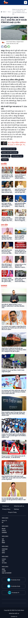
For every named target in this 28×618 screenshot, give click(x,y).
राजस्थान (4, 559)
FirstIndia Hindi (15, 580)
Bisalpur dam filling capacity (9, 152)
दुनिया (3, 541)
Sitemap (16, 509)
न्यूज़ (3, 539)
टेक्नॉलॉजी (4, 532)
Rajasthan (4, 159)
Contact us (5, 506)
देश (2, 522)
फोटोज (3, 551)
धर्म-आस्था (4, 563)
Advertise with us (19, 506)
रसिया (3, 561)
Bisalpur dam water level (8, 149)
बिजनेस (3, 529)
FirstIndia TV (15, 592)
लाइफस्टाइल (4, 549)
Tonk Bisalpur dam (17, 156)
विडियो (3, 542)
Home (4, 12)
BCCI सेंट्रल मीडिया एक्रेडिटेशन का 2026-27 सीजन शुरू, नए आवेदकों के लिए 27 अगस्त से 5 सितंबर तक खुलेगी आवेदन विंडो (17, 143)
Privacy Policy (6, 509)
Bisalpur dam (5, 156)
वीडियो (3, 569)
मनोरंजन (4, 531)
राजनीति (4, 571)
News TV (4, 520)
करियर (3, 553)
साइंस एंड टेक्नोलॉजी (6, 573)
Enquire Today (12, 512)
